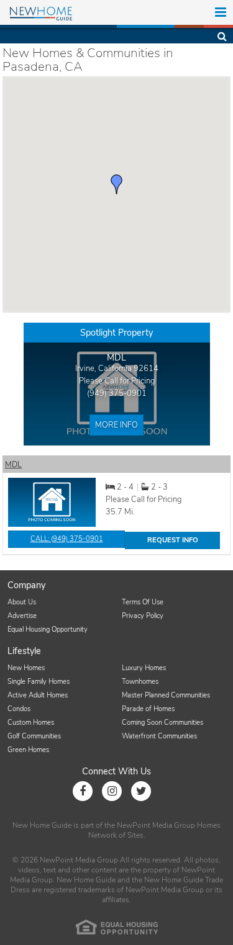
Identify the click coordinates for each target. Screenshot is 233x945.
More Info (116, 425)
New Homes (26, 668)
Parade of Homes (148, 709)
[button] (117, 184)
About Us (21, 602)
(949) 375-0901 (117, 393)
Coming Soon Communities (162, 722)
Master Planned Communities (166, 695)
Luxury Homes (144, 668)
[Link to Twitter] (141, 791)
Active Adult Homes (37, 695)
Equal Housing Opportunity (47, 629)
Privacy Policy (142, 615)
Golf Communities (34, 736)
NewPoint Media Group (156, 825)
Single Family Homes (38, 681)
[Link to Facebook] (83, 791)
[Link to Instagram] (112, 791)
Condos (18, 709)
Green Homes (28, 750)
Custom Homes (30, 722)
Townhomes (140, 681)
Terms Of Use (142, 602)
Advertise (22, 615)
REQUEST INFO (172, 540)
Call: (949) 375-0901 (66, 539)
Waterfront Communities (159, 736)
